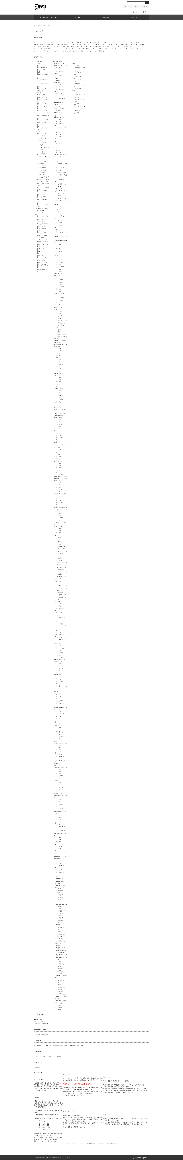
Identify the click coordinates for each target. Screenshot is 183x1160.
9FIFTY (59, 539)
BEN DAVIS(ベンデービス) (59, 117)
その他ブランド (58, 876)
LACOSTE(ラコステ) (58, 417)
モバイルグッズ (67, 51)
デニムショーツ (43, 156)
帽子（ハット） (112, 46)
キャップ (60, 183)
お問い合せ (105, 17)
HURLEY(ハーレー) (60, 947)
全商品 (73, 63)
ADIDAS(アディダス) (58, 82)
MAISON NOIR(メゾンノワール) (60, 476)
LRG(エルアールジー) (59, 461)
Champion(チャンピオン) (60, 154)
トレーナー (106, 42)
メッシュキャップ (42, 194)
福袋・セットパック (91, 51)
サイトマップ (134, 17)
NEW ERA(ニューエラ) (58, 526)
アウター (58, 86)
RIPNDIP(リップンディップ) (60, 743)
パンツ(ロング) (73, 44)
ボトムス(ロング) (42, 133)
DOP (125, 6)
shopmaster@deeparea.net (111, 1143)
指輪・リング (41, 251)
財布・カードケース (43, 255)
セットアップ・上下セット (42, 179)
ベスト (114, 42)
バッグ (58, 229)
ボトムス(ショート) (43, 154)
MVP (57, 78)
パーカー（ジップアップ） (62, 42)
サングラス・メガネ (43, 244)
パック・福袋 (78, 88)
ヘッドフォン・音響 (102, 48)
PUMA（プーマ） (58, 691)
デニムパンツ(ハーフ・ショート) (42, 46)
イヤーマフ (60, 197)
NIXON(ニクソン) (57, 621)
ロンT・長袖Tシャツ (43, 67)
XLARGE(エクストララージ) (60, 856)
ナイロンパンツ (43, 146)
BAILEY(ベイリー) (57, 112)
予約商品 (101, 51)
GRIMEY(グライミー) (58, 342)
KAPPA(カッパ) (57, 405)
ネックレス (41, 250)
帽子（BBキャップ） (82, 46)
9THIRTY (59, 541)
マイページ (138, 12)
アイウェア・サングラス (53, 51)
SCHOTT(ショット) (58, 780)
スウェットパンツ (44, 147)
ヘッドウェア (59, 262)
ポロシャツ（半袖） (113, 44)
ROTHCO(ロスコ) (57, 763)
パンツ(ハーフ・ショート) (137, 44)
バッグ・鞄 (38, 214)
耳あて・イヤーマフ (43, 262)
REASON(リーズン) (58, 725)
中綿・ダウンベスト (43, 97)
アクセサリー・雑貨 (78, 51)
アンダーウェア (62, 198)
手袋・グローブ (42, 260)
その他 (59, 558)
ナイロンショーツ (44, 165)
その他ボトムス (43, 153)
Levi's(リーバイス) (58, 449)
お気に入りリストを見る (55, 1056)
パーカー (40, 78)
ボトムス (37, 131)
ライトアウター (49, 42)
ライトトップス (60, 266)
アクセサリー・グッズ (41, 239)
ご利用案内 (77, 17)
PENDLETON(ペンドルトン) (60, 661)
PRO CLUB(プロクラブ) (59, 674)
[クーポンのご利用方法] (41, 1023)
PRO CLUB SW (117, 51)
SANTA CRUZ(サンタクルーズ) (60, 767)
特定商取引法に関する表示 (60, 1045)
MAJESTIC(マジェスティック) (60, 478)
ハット (40, 203)
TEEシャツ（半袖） (100, 44)
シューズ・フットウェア (41, 208)
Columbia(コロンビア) (59, 204)
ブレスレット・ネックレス (73, 48)
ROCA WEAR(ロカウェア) (61, 957)
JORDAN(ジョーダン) (58, 388)
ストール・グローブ (39, 51)
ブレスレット (41, 248)
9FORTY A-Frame (61, 546)
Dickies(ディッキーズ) (59, 293)
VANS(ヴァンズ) (57, 858)
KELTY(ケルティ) (57, 407)
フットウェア (59, 259)
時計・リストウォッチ (88, 48)
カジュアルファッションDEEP (48, 17)
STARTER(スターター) (58, 793)
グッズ (58, 231)
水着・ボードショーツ (69, 46)
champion (130, 6)
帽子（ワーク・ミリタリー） (97, 46)
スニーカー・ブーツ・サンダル (42, 48)
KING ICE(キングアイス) (59, 413)
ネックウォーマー (62, 195)
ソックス (55, 48)
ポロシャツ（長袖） (62, 44)
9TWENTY (59, 542)
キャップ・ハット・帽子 (41, 181)
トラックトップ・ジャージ (125, 42)
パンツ (58, 332)
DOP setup (125, 51)
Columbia (136, 6)
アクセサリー (59, 269)
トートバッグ (41, 226)
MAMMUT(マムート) (58, 480)
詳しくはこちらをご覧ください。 (74, 1095)
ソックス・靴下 (42, 264)
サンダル (40, 212)
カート (147, 12)
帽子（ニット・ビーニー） (125, 46)
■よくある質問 (38, 1019)
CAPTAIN (58, 80)
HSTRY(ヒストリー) (60, 945)
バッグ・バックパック (115, 48)
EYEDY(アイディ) (60, 924)
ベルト (62, 48)
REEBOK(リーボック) (58, 741)
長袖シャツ (41, 72)
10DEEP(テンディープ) (59, 63)
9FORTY (59, 544)
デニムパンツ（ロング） (86, 44)
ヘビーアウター (38, 42)
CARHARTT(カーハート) (59, 147)
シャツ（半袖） (124, 44)
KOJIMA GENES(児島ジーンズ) (60, 415)
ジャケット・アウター (41, 92)
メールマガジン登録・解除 (41, 1034)
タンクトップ (57, 46)
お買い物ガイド (38, 1045)
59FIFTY (59, 537)
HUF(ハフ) (56, 357)
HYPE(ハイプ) (59, 949)
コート (40, 126)
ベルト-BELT (60, 592)
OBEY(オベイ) (57, 643)
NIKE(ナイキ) (57, 601)
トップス (37, 63)
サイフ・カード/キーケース (131, 48)
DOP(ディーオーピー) (59, 307)
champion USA (109, 51)
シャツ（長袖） (50, 44)
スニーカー (41, 210)
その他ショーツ (43, 177)
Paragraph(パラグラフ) (59, 659)
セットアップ (144, 6)
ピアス (40, 253)
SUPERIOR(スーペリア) (61, 995)
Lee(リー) (56, 430)
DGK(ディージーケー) (59, 255)
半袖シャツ (41, 71)
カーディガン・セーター (78, 42)
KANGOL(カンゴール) (58, 402)
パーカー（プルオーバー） (94, 42)
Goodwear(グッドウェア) (59, 340)
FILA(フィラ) (56, 338)
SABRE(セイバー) (57, 765)
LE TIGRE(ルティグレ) (58, 442)
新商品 (73, 90)
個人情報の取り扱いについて (77, 1045)
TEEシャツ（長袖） (39, 44)
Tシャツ (40, 65)
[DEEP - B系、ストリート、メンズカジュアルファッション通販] (40, 10)
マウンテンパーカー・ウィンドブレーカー (43, 112)
